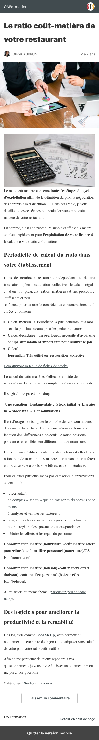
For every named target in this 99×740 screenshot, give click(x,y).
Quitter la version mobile (49, 733)
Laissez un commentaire (50, 698)
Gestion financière (38, 683)
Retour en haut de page (77, 719)
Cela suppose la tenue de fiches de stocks (36, 365)
